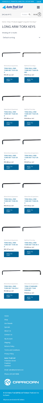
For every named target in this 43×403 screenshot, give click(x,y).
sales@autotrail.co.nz (16, 370)
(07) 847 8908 (14, 374)
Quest (7, 395)
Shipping (7, 342)
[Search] (29, 14)
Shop (9, 22)
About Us (7, 331)
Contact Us (8, 334)
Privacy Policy (9, 354)
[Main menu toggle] (38, 7)
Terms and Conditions (12, 350)
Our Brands (8, 323)
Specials (7, 327)
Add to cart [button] (9, 80)
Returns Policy (9, 346)
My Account (8, 339)
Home (4, 22)
